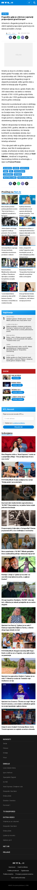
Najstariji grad (10, 177)
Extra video (9, 817)
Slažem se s (15, 423)
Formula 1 (6, 805)
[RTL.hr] (7, 2)
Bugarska (7, 168)
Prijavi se (18, 427)
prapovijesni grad (25, 177)
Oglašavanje (25, 870)
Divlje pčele (7, 796)
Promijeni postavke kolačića (24, 874)
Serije (5, 743)
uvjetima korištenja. (19, 423)
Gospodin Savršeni (10, 791)
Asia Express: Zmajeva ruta (13, 786)
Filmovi (5, 748)
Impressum (12, 867)
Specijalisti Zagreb (9, 777)
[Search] (34, 3)
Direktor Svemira (9, 800)
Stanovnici (8, 174)
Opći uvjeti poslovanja (18, 877)
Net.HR (6, 846)
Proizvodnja (19, 171)
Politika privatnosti (13, 870)
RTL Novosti (8, 409)
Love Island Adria (9, 768)
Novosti (7, 739)
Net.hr (17, 192)
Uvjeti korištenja (23, 867)
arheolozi (24, 168)
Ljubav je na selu (9, 835)
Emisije (5, 753)
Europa (16, 168)
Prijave (6, 852)
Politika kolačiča (8, 874)
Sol (11, 171)
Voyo (5, 757)
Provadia (18, 174)
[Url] (26, 37)
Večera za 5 (7, 840)
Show (6, 371)
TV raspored (9, 812)
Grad (5, 171)
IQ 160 (5, 782)
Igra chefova (7, 773)
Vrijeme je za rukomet (11, 821)
